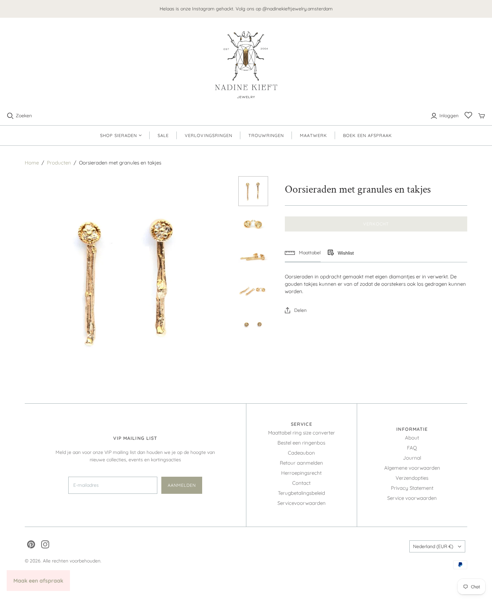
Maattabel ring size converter (301, 432)
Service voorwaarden (412, 498)
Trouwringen (266, 135)
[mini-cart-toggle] (481, 116)
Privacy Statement (412, 488)
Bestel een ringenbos (301, 443)
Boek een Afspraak (367, 135)
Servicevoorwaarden (301, 503)
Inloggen (449, 116)
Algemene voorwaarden (412, 468)
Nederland (433, 546)
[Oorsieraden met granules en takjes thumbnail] (253, 191)
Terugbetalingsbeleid (301, 493)
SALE (163, 135)
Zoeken (24, 116)
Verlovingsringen (208, 135)
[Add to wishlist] (330, 253)
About (412, 438)
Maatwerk (313, 135)
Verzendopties (412, 478)
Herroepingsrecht (301, 473)
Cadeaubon (301, 453)
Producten (59, 162)
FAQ (412, 448)
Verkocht (376, 223)
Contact (301, 483)
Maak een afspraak (38, 580)
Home (32, 162)
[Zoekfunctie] (10, 116)
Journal (412, 458)
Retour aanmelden (301, 463)
